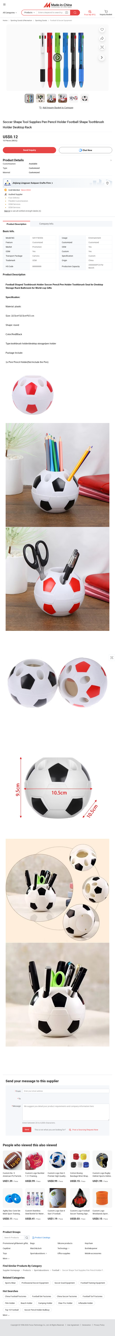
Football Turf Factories (92, 1296)
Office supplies (64, 1253)
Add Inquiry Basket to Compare (58, 107)
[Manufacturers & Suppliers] (57, 5)
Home (5, 20)
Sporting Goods (41, 20)
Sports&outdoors (37, 1253)
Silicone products (65, 1243)
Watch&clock (36, 1248)
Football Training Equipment (93, 1283)
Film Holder (10, 1303)
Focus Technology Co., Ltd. (39, 1325)
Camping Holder (45, 1303)
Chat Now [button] (87, 150)
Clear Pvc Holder (65, 1303)
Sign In (7, 211)
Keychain (89, 1243)
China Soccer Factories (67, 1296)
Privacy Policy (99, 1325)
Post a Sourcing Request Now (83, 1129)
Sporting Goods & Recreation (21, 20)
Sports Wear (10, 1283)
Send (27, 1129)
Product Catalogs (42, 1237)
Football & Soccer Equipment (61, 20)
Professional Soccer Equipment (35, 1283)
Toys (5, 1253)
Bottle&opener (91, 1248)
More (5, 1315)
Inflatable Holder (85, 1303)
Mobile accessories (93, 1253)
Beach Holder (26, 1303)
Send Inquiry (29, 150)
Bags (32, 1243)
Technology (62, 1248)
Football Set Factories (41, 1296)
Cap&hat (7, 1248)
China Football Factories (15, 1296)
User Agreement (73, 1325)
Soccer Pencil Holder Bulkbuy (37, 1309)
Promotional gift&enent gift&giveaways (20, 1243)
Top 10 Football (12, 1309)
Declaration (86, 1325)
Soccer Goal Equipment (65, 1283)
